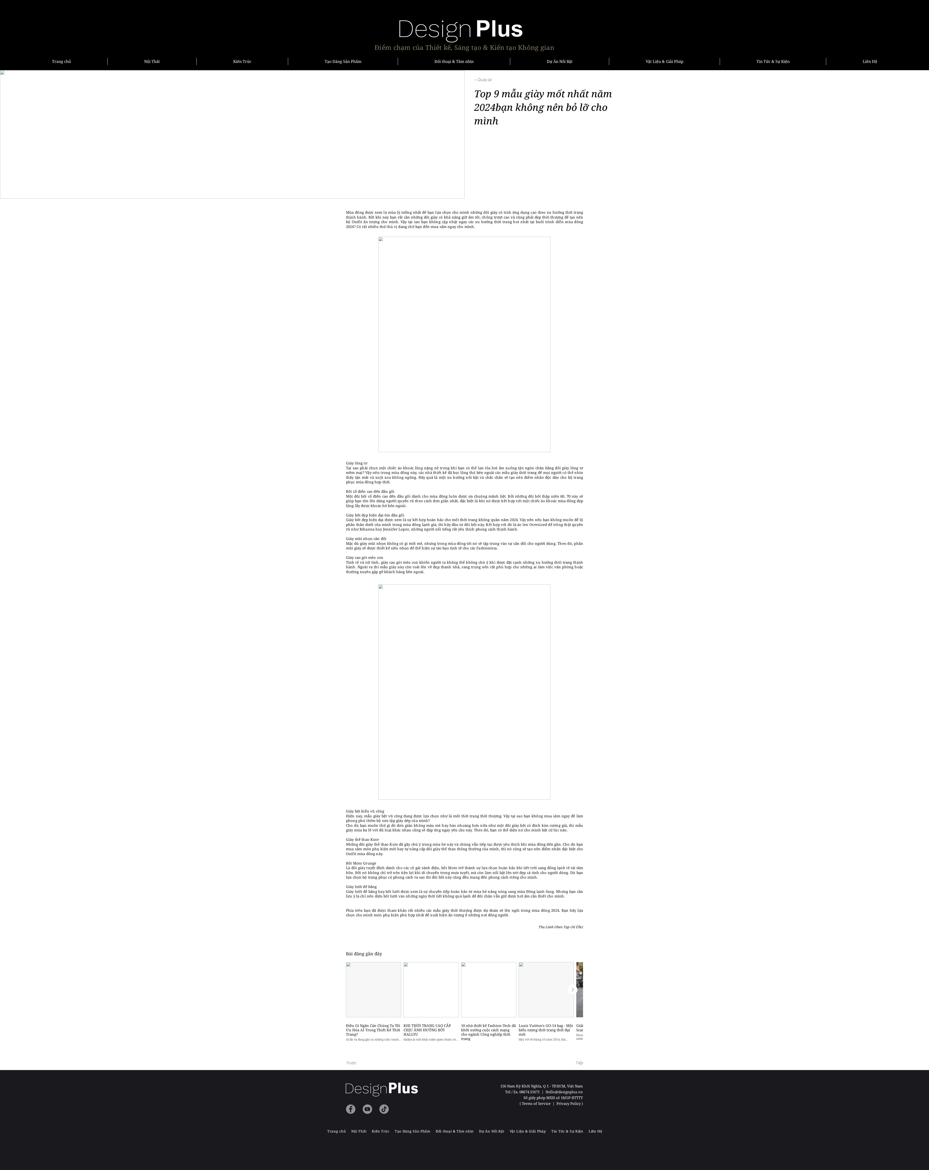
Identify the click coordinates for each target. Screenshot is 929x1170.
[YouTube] (367, 1109)
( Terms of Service (536, 1103)
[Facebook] (350, 1109)
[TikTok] (384, 1109)
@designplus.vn (569, 1091)
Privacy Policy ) (569, 1103)
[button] (362, 1063)
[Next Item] (572, 990)
